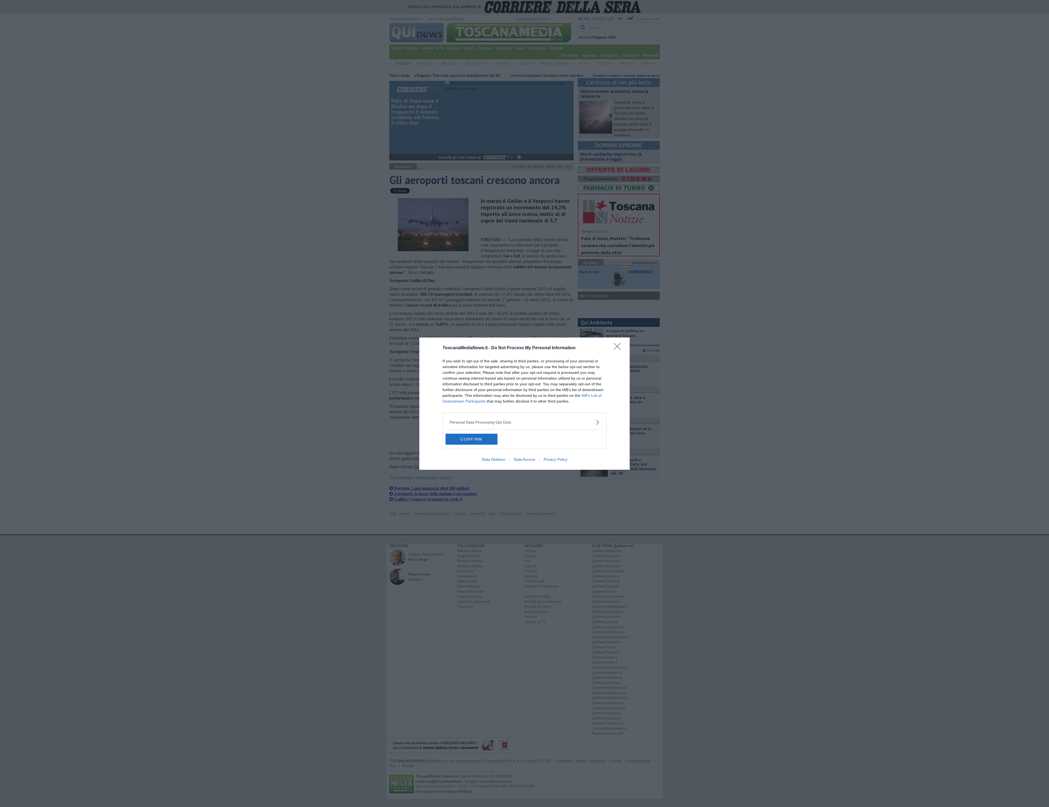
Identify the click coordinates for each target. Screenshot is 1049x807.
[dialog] (524, 404)
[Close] (619, 348)
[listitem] (524, 422)
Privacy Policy (555, 459)
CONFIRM (471, 439)
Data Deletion (493, 459)
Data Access (524, 459)
